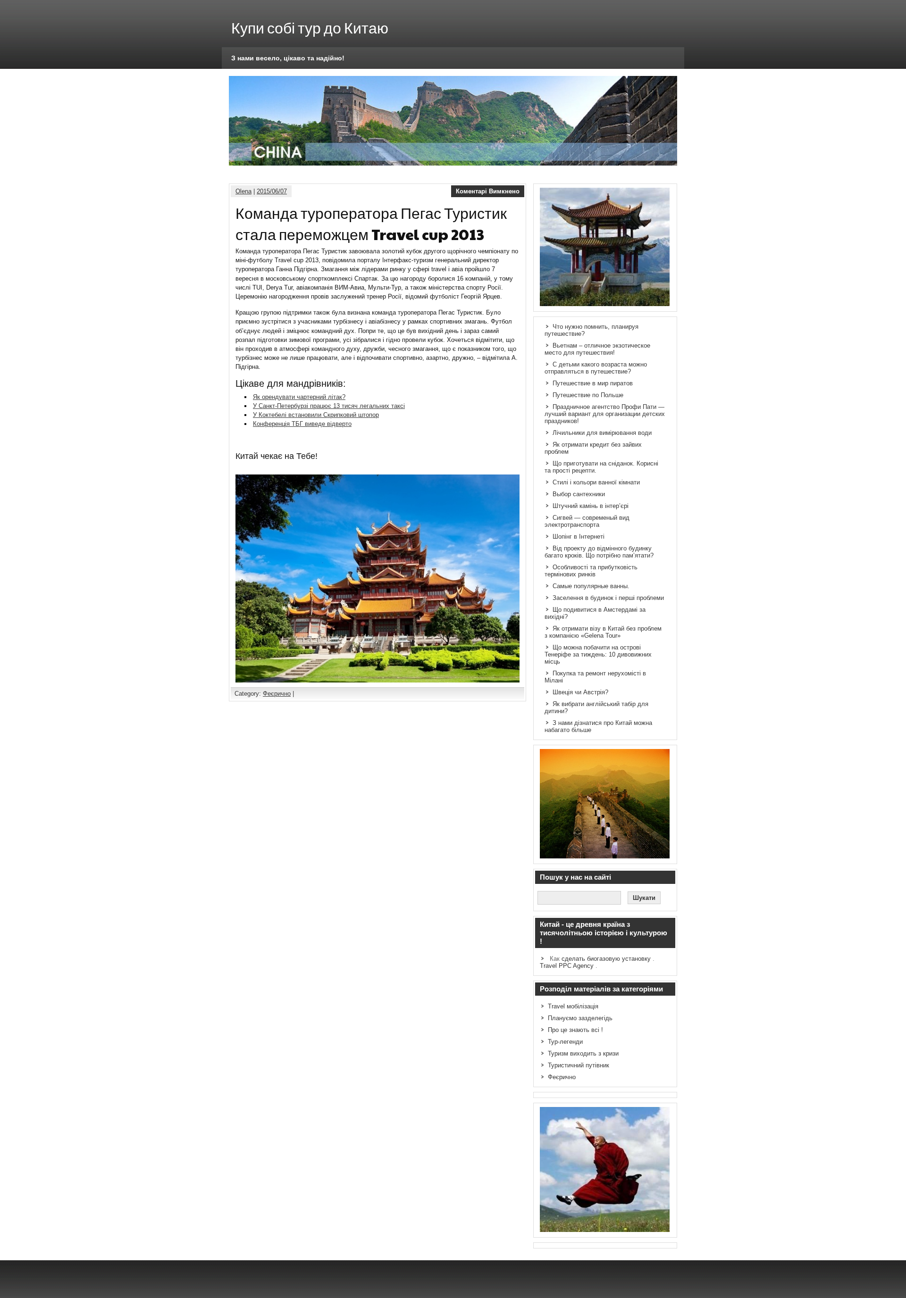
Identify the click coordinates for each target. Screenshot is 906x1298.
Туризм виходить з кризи (583, 1053)
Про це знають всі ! (575, 1029)
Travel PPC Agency (567, 965)
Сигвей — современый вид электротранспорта (587, 521)
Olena (243, 191)
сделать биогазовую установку (606, 958)
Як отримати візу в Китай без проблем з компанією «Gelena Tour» (603, 632)
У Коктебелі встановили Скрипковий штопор (316, 414)
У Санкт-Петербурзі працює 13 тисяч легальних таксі (329, 405)
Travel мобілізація (573, 1006)
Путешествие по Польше (588, 395)
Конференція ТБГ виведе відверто (302, 423)
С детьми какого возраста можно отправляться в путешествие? (596, 368)
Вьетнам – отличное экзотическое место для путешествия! (597, 349)
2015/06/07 (272, 191)
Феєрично (277, 693)
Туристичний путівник (578, 1065)
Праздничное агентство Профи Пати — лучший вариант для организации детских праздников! (605, 413)
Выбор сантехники (579, 494)
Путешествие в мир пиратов (593, 383)
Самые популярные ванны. (591, 586)
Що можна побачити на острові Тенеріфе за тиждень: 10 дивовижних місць (598, 654)
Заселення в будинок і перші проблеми (608, 597)
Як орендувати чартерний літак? (299, 396)
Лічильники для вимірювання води (602, 432)
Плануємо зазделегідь (580, 1018)
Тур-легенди (565, 1041)
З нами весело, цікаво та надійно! (287, 58)
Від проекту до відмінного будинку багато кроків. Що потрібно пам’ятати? (599, 552)
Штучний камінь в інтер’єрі (591, 505)
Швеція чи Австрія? (580, 692)
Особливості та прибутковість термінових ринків (591, 571)
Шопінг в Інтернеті (578, 536)
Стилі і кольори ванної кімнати (596, 482)
